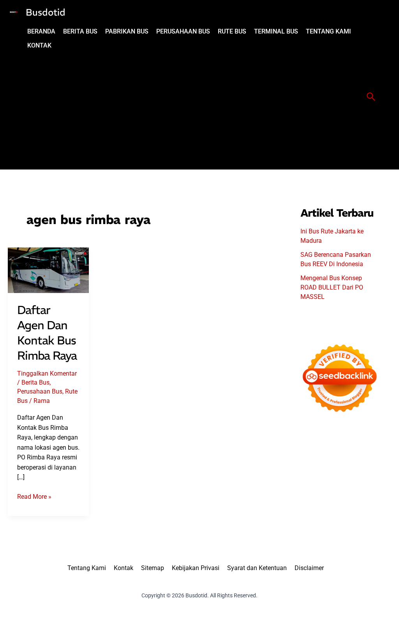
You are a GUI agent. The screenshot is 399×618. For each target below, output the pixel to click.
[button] (371, 97)
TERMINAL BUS (276, 31)
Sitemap (152, 568)
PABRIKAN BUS (126, 31)
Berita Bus (35, 382)
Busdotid (45, 12)
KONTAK (39, 45)
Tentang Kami (86, 568)
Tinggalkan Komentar (47, 373)
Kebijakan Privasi (195, 568)
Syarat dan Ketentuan (257, 568)
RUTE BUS (232, 31)
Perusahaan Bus (39, 391)
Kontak (123, 568)
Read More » (34, 497)
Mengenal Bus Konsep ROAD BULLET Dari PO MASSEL (331, 287)
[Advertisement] (190, 111)
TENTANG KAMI (328, 31)
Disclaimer (309, 568)
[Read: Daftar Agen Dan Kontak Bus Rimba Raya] (48, 270)
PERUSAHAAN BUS (183, 31)
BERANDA (41, 31)
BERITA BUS (80, 31)
